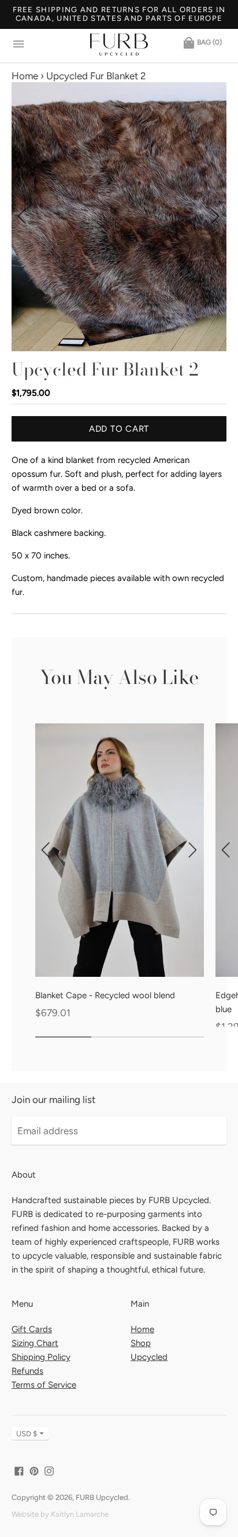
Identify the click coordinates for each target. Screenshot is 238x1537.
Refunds (27, 1371)
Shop (141, 1343)
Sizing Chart (35, 1343)
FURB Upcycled (102, 1497)
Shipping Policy (41, 1357)
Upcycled (149, 1357)
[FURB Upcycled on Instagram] (49, 1470)
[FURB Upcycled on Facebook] (19, 1470)
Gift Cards (32, 1329)
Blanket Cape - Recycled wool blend (105, 995)
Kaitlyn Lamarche (80, 1514)
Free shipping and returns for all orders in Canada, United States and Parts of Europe (119, 14)
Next (215, 216)
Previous (23, 216)
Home (25, 76)
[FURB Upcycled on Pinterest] (34, 1470)
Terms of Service (44, 1385)
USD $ (26, 1433)
